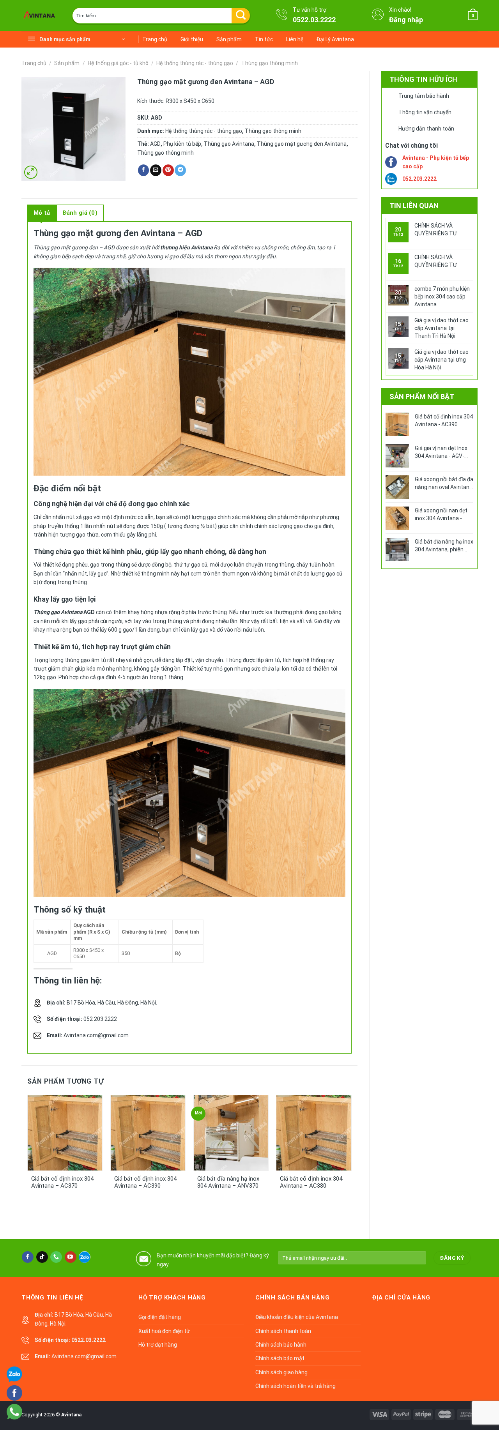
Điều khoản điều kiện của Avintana (296, 1317)
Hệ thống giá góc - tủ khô (118, 63)
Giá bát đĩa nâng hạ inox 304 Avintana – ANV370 (228, 1182)
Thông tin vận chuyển (424, 112)
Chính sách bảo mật (279, 1358)
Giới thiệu (191, 39)
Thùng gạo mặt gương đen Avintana (302, 144)
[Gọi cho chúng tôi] (56, 1257)
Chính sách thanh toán (283, 1331)
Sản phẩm (229, 39)
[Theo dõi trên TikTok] (42, 1257)
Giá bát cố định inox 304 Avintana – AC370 (62, 1182)
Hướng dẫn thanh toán (426, 128)
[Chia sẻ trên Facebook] (143, 170)
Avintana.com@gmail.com (96, 1035)
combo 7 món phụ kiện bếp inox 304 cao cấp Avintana (442, 296)
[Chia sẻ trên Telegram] (180, 170)
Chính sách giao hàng (281, 1372)
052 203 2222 (100, 1019)
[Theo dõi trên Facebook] (28, 1257)
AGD (155, 144)
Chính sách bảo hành (280, 1345)
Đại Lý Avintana (335, 39)
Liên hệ (294, 39)
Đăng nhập (406, 20)
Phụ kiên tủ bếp (182, 144)
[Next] (339, 1152)
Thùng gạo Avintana (229, 144)
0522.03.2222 (314, 20)
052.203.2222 (419, 179)
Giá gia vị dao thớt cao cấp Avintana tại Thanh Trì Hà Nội (441, 328)
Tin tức (264, 39)
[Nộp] (240, 15)
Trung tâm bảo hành (423, 96)
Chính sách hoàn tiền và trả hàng (295, 1386)
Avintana (71, 1415)
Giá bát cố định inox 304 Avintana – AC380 (311, 1182)
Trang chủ (154, 39)
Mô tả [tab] (42, 212)
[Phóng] (30, 172)
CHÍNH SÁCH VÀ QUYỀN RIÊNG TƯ (435, 229)
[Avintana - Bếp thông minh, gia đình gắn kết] (40, 15)
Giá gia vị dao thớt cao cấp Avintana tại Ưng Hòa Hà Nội (441, 360)
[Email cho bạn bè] (155, 170)
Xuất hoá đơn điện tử (164, 1331)
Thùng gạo (47, 612)
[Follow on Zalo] (84, 1257)
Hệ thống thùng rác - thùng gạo (194, 63)
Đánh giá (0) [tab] (80, 212)
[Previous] (40, 1152)
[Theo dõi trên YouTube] (70, 1257)
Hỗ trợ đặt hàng (157, 1345)
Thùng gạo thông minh (269, 63)
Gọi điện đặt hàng (159, 1317)
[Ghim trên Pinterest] (168, 170)
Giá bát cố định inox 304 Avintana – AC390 (145, 1182)
